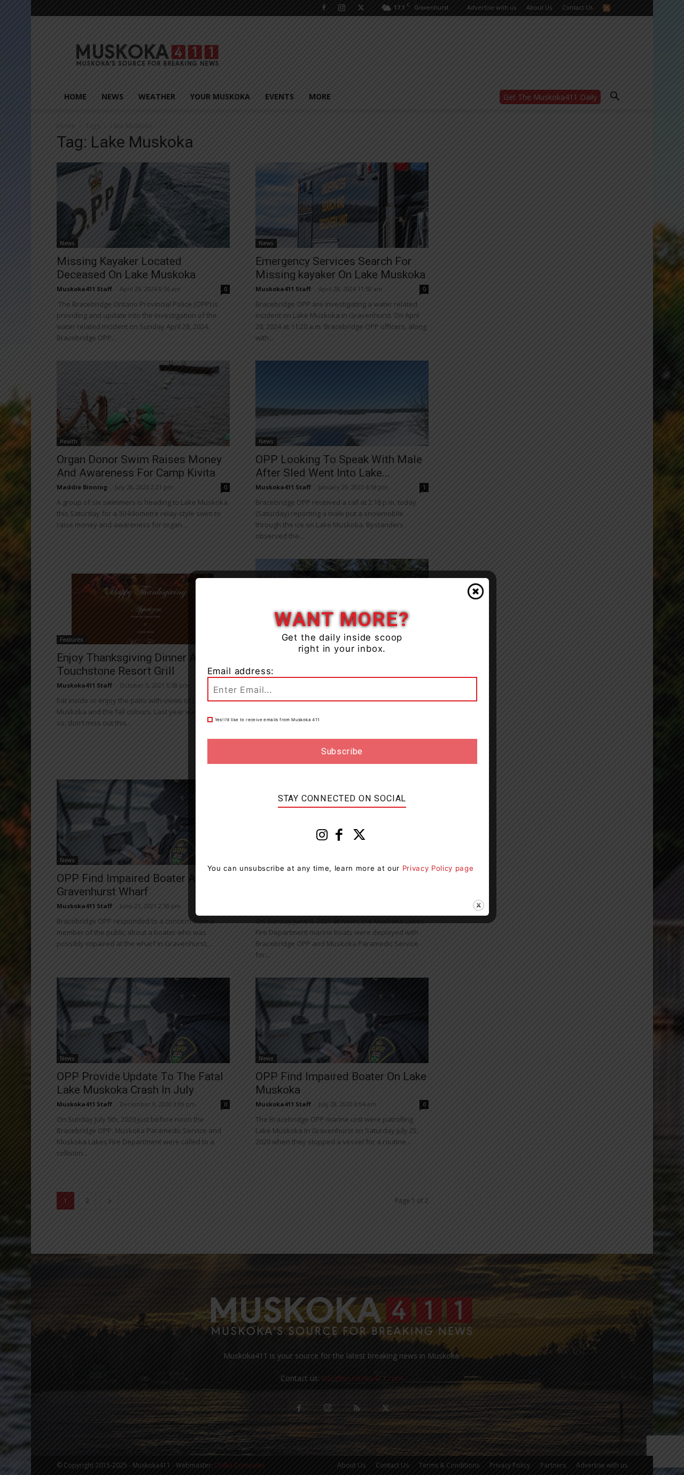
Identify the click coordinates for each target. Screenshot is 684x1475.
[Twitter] (359, 837)
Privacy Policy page (438, 868)
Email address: (241, 671)
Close (476, 591)
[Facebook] (339, 837)
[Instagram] (322, 837)
